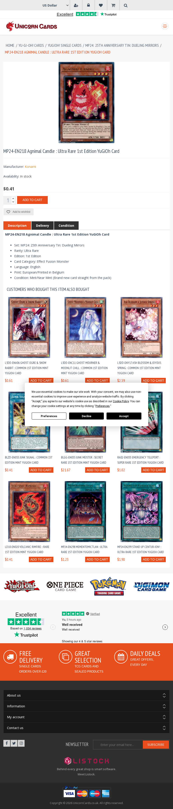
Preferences (49, 416)
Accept (124, 416)
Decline (86, 416)
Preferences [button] (103, 406)
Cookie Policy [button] (121, 401)
